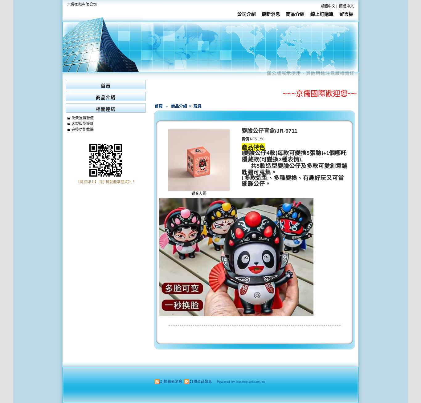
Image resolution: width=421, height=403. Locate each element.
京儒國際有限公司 (82, 4)
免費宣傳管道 (83, 118)
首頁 (159, 106)
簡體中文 (346, 6)
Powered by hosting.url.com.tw (241, 381)
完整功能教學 (83, 129)
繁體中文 (328, 6)
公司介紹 (246, 14)
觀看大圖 (198, 193)
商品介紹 (295, 14)
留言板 (346, 14)
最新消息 (271, 14)
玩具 (198, 106)
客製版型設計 (83, 124)
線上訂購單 (321, 14)
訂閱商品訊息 (201, 381)
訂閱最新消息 (171, 381)
